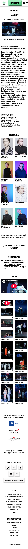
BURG (14, 525)
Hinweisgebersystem (14, 507)
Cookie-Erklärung (14, 499)
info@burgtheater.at (14, 453)
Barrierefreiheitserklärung (14, 496)
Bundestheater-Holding (14, 522)
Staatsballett (14, 530)
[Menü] (27, 3)
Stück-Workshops (11, 265)
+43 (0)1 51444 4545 (14, 451)
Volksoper (14, 533)
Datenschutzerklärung (14, 502)
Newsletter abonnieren (14, 480)
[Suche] (24, 3)
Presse (14, 512)
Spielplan (15, 3)
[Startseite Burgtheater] (4, 7)
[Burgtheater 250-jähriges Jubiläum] (4, 3)
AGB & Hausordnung (14, 494)
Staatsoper (14, 527)
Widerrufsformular (14, 504)
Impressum (14, 509)
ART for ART (14, 535)
